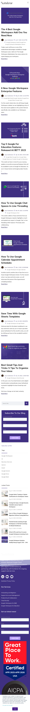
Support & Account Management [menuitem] (10, 595)
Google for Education (22, 159)
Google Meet (6, 98)
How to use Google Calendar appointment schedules (13, 259)
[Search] (26, 403)
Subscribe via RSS (7, 445)
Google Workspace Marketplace (13, 44)
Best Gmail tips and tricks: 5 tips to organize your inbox (14, 368)
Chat (18, 213)
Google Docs (22, 42)
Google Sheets (20, 323)
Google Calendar (17, 98)
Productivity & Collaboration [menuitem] (9, 598)
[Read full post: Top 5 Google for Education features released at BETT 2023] (15, 130)
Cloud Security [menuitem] (5, 600)
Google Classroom (7, 159)
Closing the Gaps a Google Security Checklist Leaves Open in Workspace (18, 505)
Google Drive (5, 474)
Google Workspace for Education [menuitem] (10, 606)
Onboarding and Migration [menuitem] (8, 592)
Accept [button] (15, 709)
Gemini (4, 465)
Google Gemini (6, 471)
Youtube (14, 159)
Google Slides (11, 100)
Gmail (17, 42)
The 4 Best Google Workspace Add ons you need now (14, 32)
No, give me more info (8, 705)
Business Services (7, 462)
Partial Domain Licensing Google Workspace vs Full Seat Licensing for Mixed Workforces (18, 523)
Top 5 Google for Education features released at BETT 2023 (13, 147)
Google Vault (18, 100)
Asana (23, 44)
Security (22, 378)
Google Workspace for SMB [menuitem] (9, 603)
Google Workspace (11, 42)
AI (2, 459)
